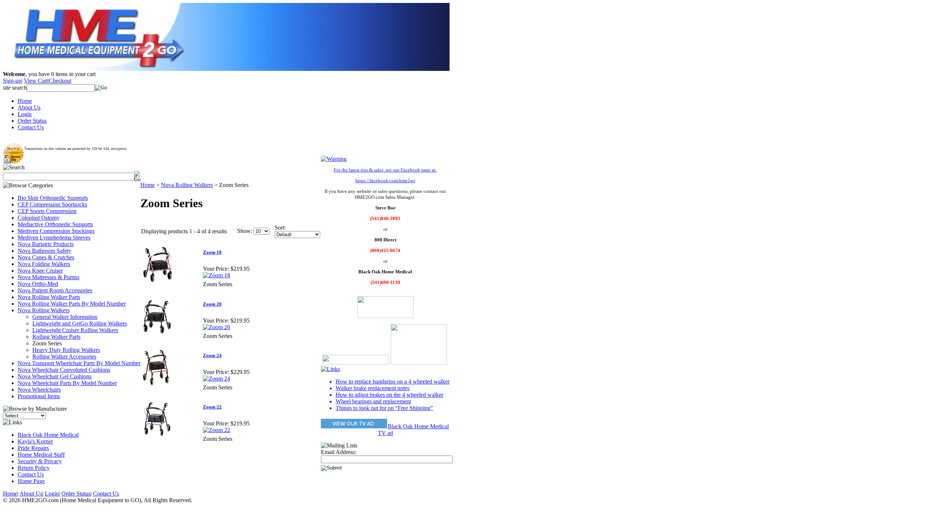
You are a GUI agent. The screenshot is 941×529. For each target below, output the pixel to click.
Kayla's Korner (35, 441)
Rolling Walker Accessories (64, 356)
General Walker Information (64, 317)
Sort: (280, 227)
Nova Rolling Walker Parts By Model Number (72, 304)
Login (25, 114)
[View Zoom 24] (216, 378)
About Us (29, 107)
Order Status (32, 121)
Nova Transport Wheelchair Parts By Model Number (79, 363)
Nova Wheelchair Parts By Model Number (67, 383)
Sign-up (12, 81)
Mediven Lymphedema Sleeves (54, 237)
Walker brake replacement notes (372, 388)
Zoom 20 (212, 304)
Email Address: (338, 452)
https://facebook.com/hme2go (385, 180)
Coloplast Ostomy (39, 218)
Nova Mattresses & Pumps (48, 277)
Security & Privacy (40, 461)
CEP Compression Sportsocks (52, 204)
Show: (244, 231)
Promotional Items (39, 396)
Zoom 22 (212, 407)
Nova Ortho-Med (38, 284)
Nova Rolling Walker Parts (49, 297)
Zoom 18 (212, 252)
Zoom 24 (212, 355)
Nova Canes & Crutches (46, 257)
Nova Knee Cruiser (40, 270)
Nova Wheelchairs (39, 389)
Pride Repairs (33, 448)
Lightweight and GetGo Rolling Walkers (79, 323)
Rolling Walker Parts (56, 337)
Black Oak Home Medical (48, 435)
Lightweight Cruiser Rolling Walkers (75, 330)
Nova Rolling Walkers (43, 310)
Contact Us (31, 127)
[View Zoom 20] (216, 327)
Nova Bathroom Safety (44, 251)
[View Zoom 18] (216, 275)
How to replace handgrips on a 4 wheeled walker (393, 381)
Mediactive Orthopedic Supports (55, 224)
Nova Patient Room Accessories (55, 290)
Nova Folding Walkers (44, 264)
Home (25, 101)
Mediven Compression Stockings (56, 231)
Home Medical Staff (41, 454)
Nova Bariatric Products (46, 244)
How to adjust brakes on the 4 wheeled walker (389, 395)
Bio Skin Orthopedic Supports (53, 198)
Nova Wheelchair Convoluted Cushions (64, 370)
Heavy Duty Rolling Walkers (66, 350)
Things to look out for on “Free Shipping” (384, 408)
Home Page (31, 481)
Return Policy (34, 468)
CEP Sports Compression (47, 211)
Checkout (60, 81)
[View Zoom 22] (216, 430)
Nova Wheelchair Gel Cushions (55, 376)
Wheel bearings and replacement (373, 401)
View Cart (36, 81)
